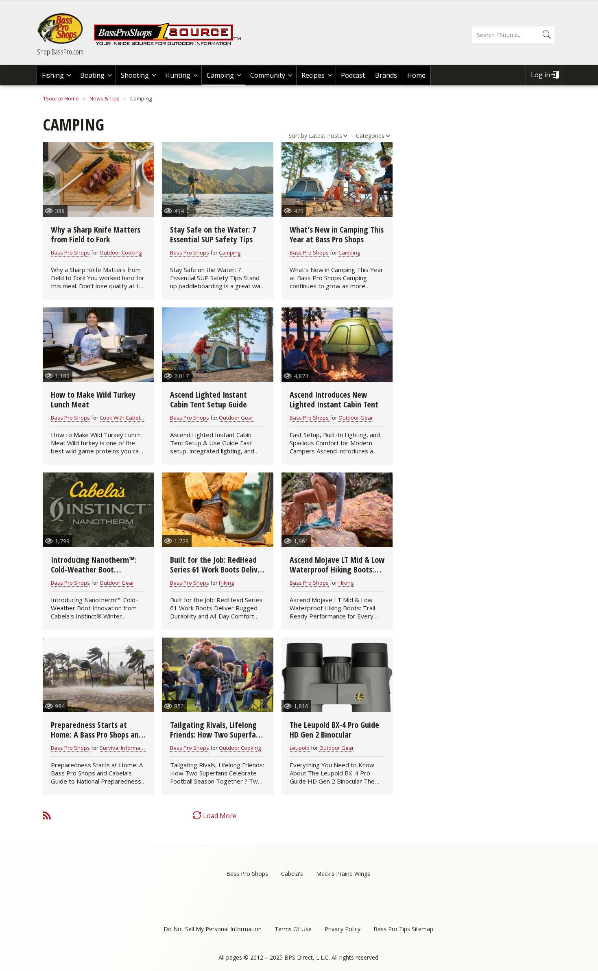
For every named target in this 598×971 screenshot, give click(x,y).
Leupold (300, 747)
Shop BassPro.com (60, 51)
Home (416, 75)
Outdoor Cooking (121, 252)
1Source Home (61, 98)
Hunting (177, 75)
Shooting (135, 75)
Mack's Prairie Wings (343, 873)
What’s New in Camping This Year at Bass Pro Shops (337, 234)
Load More (219, 815)
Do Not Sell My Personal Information (213, 929)
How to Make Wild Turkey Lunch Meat (93, 399)
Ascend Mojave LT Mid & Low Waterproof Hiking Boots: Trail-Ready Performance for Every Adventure (337, 574)
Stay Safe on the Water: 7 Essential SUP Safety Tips (213, 234)
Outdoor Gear (236, 417)
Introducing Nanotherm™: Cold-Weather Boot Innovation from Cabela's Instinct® (93, 574)
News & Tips (104, 98)
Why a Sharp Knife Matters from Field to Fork (95, 234)
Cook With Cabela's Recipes (134, 417)
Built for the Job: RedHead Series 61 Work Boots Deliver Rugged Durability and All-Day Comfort (217, 574)
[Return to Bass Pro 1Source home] (171, 43)
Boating (92, 75)
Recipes (313, 75)
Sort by (297, 135)
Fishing (53, 75)
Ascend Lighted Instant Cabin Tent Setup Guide (208, 399)
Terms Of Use (293, 929)
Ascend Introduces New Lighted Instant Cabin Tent (334, 399)
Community (267, 75)
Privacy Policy (342, 929)
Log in (540, 74)
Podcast (353, 75)
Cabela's (292, 873)
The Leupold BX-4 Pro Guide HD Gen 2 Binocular (334, 729)
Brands (386, 75)
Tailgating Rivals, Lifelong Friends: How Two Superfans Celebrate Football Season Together (216, 739)
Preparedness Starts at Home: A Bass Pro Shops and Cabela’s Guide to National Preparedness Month (97, 739)
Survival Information (125, 747)
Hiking (226, 582)
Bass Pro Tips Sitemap (403, 929)
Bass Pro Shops (70, 252)
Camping (220, 75)
